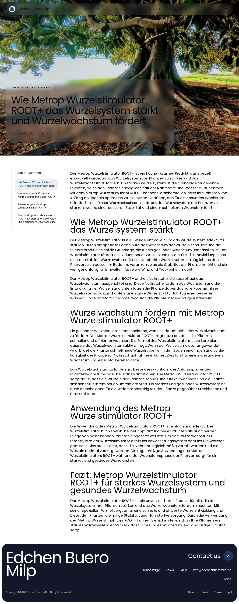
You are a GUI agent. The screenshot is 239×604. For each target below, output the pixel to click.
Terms (218, 592)
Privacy (206, 592)
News (170, 570)
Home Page (151, 570)
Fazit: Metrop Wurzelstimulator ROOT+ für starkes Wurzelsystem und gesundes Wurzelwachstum (37, 219)
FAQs (183, 570)
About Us (193, 592)
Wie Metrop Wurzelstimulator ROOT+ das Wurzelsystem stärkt (36, 184)
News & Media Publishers (32, 87)
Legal (229, 592)
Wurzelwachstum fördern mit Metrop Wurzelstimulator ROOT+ (36, 195)
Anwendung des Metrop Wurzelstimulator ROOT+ (32, 206)
